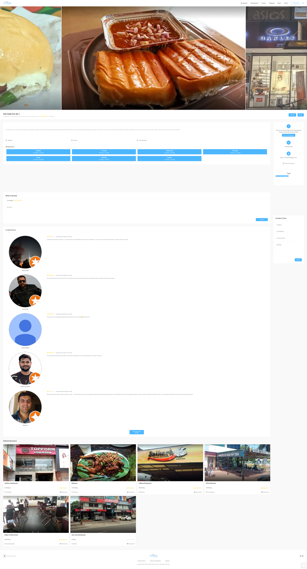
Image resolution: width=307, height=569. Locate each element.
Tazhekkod (9, 492)
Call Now (292, 115)
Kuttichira (75, 492)
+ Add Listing (295, 3)
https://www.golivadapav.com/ (288, 157)
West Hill (142, 492)
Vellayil (75, 543)
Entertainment (254, 3)
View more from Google (137, 432)
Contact (167, 560)
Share (300, 115)
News (279, 3)
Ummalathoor (211, 492)
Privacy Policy (142, 560)
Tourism (263, 3)
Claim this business (290, 163)
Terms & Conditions (155, 560)
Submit (262, 219)
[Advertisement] (137, 178)
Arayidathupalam (10, 543)
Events (286, 3)
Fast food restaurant (282, 176)
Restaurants (244, 3)
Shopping (271, 3)
